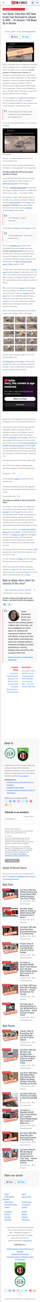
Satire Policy (8, 1202)
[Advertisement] (20, 716)
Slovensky (8, 1219)
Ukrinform (28, 208)
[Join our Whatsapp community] (22, 801)
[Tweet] (37, 3)
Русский (25, 1217)
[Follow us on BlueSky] (10, 801)
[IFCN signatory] (20, 1269)
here (32, 98)
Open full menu (3, 2)
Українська (26, 1219)
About (24, 1194)
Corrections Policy (10, 1204)
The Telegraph (8, 361)
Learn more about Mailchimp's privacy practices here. (17, 854)
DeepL (16, 228)
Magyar (24, 1214)
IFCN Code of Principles (8, 1198)
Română (7, 1217)
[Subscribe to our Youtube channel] (31, 801)
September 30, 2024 (10, 183)
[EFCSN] (20, 1281)
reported (6, 512)
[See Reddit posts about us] (6, 804)
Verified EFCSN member (15, 787)
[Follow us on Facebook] (14, 801)
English (24, 1212)
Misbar (20, 559)
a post (21, 98)
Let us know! (23, 776)
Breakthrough (15, 246)
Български (8, 1212)
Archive (7, 1207)
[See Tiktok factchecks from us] (6, 801)
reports (21, 288)
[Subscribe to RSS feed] (10, 804)
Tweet (26, 36)
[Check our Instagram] (18, 801)
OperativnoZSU (14, 202)
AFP (35, 549)
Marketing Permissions (13, 829)
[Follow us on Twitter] (27, 801)
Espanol (7, 1214)
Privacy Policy (26, 1202)
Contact (24, 1207)
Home (6, 1194)
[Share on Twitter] (9, 605)
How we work (26, 1197)
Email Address (10, 819)
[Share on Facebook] (5, 605)
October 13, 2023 (18, 534)
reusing (25, 293)
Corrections (26, 1204)
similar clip (13, 437)
